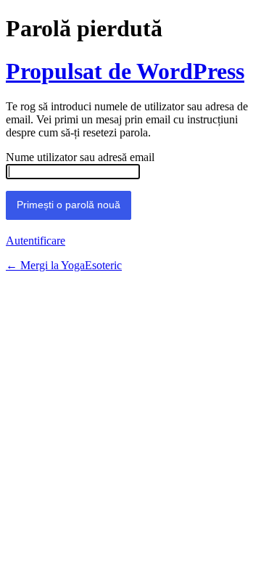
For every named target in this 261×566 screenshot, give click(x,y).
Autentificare (35, 240)
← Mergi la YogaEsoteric (64, 265)
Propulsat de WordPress (125, 71)
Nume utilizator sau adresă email (80, 157)
